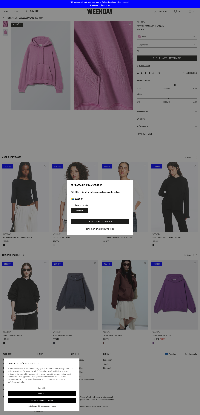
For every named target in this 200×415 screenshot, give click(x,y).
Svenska (79, 210)
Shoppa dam (94, 5)
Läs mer (41, 388)
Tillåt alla (42, 393)
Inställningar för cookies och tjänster (42, 406)
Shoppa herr (105, 5)
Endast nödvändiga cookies (42, 400)
